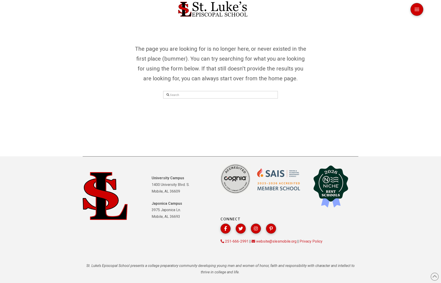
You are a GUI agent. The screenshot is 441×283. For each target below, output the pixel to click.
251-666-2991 (236, 241)
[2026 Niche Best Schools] (331, 187)
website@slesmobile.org (276, 241)
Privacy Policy (311, 241)
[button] (416, 9)
